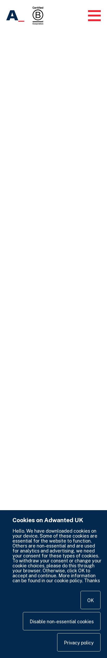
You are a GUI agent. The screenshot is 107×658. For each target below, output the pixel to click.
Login (77, 15)
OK (90, 600)
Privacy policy (79, 642)
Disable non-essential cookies (62, 621)
